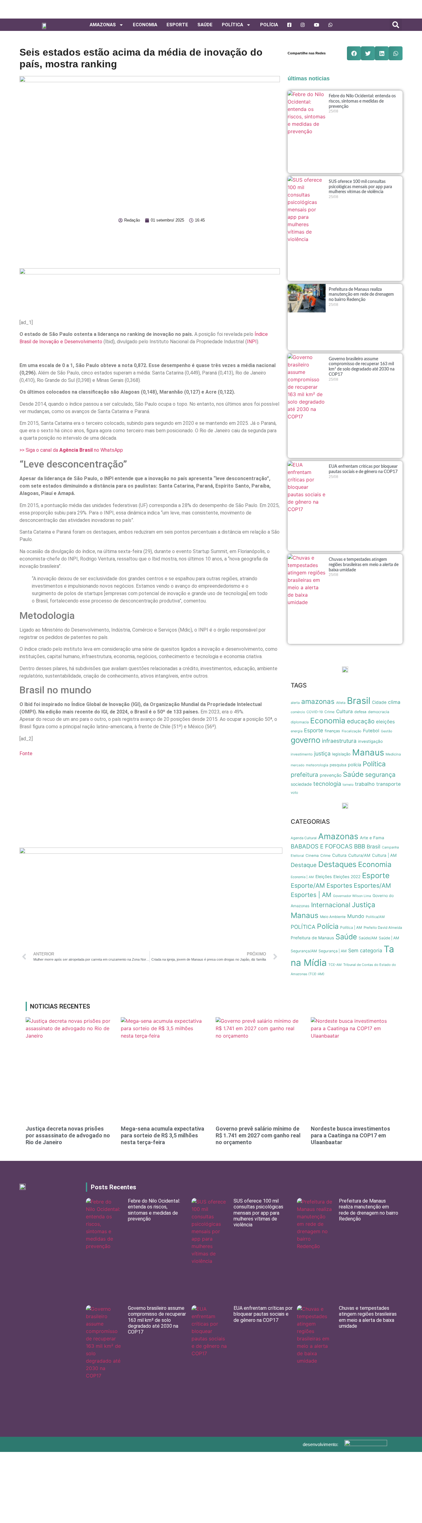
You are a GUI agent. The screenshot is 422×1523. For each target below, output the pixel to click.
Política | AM (351, 927)
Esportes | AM (311, 895)
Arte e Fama (372, 837)
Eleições (323, 876)
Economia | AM (302, 877)
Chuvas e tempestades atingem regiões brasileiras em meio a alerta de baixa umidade (364, 564)
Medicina (393, 754)
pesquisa (338, 765)
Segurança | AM (333, 951)
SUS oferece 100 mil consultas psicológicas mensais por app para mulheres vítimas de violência (360, 187)
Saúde (205, 24)
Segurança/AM (304, 951)
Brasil (358, 700)
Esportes (339, 885)
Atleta (340, 702)
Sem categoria (365, 950)
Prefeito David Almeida (383, 927)
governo (305, 740)
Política (374, 764)
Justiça (363, 904)
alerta (295, 702)
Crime (329, 711)
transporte (388, 784)
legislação (341, 754)
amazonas (318, 701)
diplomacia (300, 722)
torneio (348, 785)
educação (360, 721)
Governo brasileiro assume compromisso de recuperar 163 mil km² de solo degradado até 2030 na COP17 (157, 1320)
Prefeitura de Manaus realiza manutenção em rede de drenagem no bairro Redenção (361, 294)
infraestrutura (339, 741)
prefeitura (304, 774)
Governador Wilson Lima (352, 896)
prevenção (330, 775)
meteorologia (317, 765)
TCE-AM (335, 965)
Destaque (304, 864)
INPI (252, 342)
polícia (354, 765)
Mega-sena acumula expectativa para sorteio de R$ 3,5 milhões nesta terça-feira (162, 1135)
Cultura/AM (359, 855)
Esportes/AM (372, 885)
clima (394, 702)
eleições (385, 722)
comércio (298, 712)
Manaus (368, 752)
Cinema (312, 855)
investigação (370, 741)
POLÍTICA (232, 24)
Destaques (337, 864)
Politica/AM (375, 917)
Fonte (25, 753)
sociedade (301, 784)
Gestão (386, 731)
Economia (145, 24)
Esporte (177, 24)
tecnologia (327, 783)
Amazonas (103, 24)
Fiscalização (351, 731)
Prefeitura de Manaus (312, 937)
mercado (297, 765)
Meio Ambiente (333, 917)
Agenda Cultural (304, 838)
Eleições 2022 (347, 876)
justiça (322, 753)
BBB (359, 846)
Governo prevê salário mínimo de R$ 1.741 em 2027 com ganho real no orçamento (258, 1135)
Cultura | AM (384, 855)
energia (296, 731)
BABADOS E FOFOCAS (321, 846)
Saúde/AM (368, 938)
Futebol (371, 731)
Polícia (269, 24)
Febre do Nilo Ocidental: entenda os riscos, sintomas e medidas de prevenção (362, 101)
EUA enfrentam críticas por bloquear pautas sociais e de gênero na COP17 (263, 1314)
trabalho (365, 784)
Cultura (344, 711)
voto (294, 792)
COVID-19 (314, 712)
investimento (302, 754)
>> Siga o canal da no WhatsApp (71, 450)
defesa (360, 711)
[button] (396, 25)
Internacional (330, 905)
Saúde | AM (389, 938)
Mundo (355, 916)
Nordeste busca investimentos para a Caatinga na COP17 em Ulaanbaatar (350, 1135)
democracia (378, 711)
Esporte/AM (308, 885)
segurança (380, 774)
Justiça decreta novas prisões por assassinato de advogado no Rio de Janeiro (68, 1135)
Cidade (379, 702)
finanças (332, 731)
